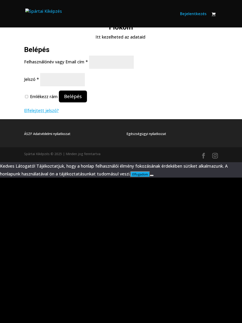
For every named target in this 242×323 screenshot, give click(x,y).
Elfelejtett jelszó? (41, 110)
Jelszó (31, 79)
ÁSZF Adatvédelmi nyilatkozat (47, 133)
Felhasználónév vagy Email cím (56, 62)
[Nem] (152, 175)
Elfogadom (140, 174)
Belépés (73, 96)
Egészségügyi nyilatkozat (146, 133)
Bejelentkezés (193, 14)
